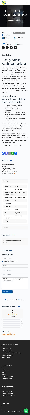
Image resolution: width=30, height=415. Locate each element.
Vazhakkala (13, 76)
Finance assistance (8, 396)
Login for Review (8, 334)
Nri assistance (7, 391)
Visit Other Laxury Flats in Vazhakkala (12, 145)
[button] (26, 410)
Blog (4, 374)
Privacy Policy (7, 378)
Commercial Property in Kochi (12, 353)
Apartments (18, 192)
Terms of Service (8, 376)
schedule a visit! (10, 142)
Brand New (18, 216)
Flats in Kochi (7, 348)
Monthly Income (7, 355)
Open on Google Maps (8, 173)
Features (5, 227)
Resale (12, 194)
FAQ (4, 372)
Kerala (13, 168)
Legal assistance (8, 393)
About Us (6, 370)
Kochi (9, 170)
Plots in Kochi (7, 357)
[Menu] (27, 2)
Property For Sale (20, 197)
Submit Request (7, 292)
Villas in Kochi (7, 351)
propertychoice (7, 255)
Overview (5, 181)
